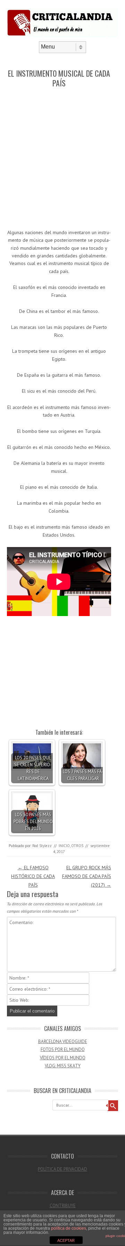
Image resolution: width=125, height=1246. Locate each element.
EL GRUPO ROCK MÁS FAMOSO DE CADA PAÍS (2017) (86, 876)
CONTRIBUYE (63, 1206)
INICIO (64, 845)
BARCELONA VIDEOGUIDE (62, 1041)
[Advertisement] (62, 158)
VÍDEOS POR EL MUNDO (62, 1058)
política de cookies (68, 1228)
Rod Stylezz (42, 845)
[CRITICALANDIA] (62, 35)
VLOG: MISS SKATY (63, 1066)
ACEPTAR (66, 1240)
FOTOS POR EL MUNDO (63, 1049)
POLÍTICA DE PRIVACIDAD (62, 1169)
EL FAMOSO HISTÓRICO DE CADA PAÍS (33, 876)
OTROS (77, 845)
